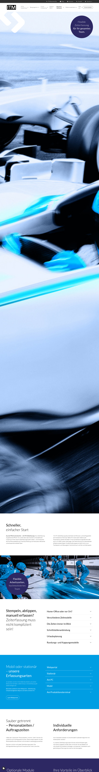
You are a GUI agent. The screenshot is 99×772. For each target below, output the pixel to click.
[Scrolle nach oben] (95, 768)
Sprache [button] (89, 1)
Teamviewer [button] (88, 7)
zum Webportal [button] (13, 697)
